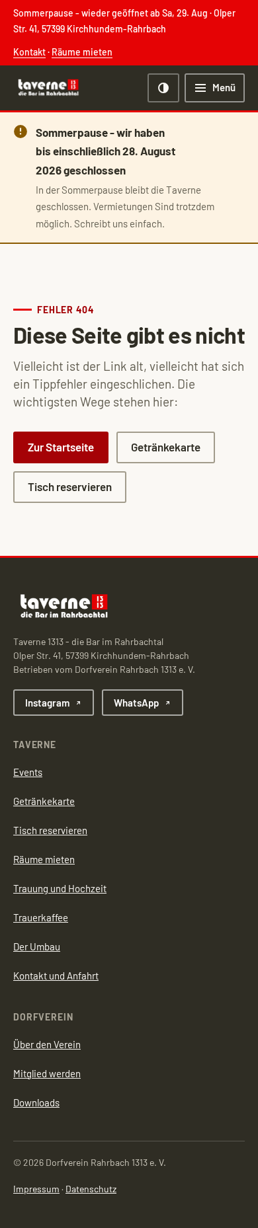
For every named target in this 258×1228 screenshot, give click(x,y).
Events (27, 772)
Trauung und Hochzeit (60, 888)
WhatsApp (136, 703)
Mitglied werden (47, 1073)
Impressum (36, 1188)
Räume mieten (82, 52)
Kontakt (29, 52)
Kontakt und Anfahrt (56, 975)
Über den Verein (47, 1044)
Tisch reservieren (70, 486)
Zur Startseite (61, 446)
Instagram (47, 703)
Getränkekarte (165, 446)
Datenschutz (90, 1188)
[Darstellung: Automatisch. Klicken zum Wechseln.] (163, 87)
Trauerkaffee (40, 917)
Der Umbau (36, 946)
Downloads (36, 1102)
